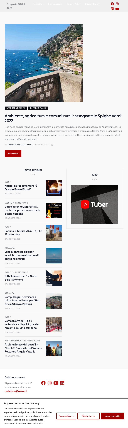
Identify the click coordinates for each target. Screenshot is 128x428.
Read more (13, 153)
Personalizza (65, 416)
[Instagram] (118, 4)
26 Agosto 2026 (13, 356)
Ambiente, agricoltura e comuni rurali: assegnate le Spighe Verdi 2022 (63, 118)
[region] (64, 413)
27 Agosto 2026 (12, 239)
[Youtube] (118, 9)
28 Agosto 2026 (13, 193)
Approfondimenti (16, 108)
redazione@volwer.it (16, 391)
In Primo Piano (38, 108)
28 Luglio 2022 (42, 144)
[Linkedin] (113, 9)
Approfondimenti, (14, 341)
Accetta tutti (112, 416)
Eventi (8, 182)
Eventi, (8, 203)
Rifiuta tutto (88, 416)
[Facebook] (113, 4)
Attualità (10, 248)
